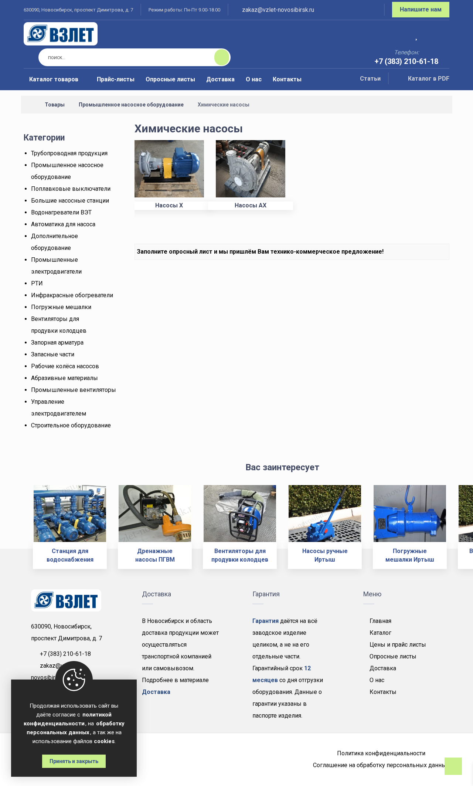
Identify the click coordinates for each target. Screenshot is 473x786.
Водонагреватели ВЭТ (61, 212)
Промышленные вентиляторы (73, 389)
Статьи (370, 78)
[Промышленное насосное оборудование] (61, 33)
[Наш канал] (370, 11)
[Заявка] (438, 34)
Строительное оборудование (71, 425)
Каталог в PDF (428, 78)
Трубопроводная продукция (69, 153)
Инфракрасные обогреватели (72, 295)
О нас (377, 680)
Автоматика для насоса (63, 224)
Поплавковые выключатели (70, 188)
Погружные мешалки (61, 307)
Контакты (383, 691)
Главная (380, 620)
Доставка (383, 668)
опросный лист (190, 251)
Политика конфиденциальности (381, 753)
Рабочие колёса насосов (65, 366)
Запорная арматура (57, 342)
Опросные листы (393, 656)
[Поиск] (217, 57)
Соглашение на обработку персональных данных (381, 765)
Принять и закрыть (74, 761)
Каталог (380, 632)
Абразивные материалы (64, 378)
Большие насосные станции (70, 200)
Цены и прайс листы (398, 644)
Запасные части (52, 354)
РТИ (37, 283)
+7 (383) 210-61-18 (65, 653)
